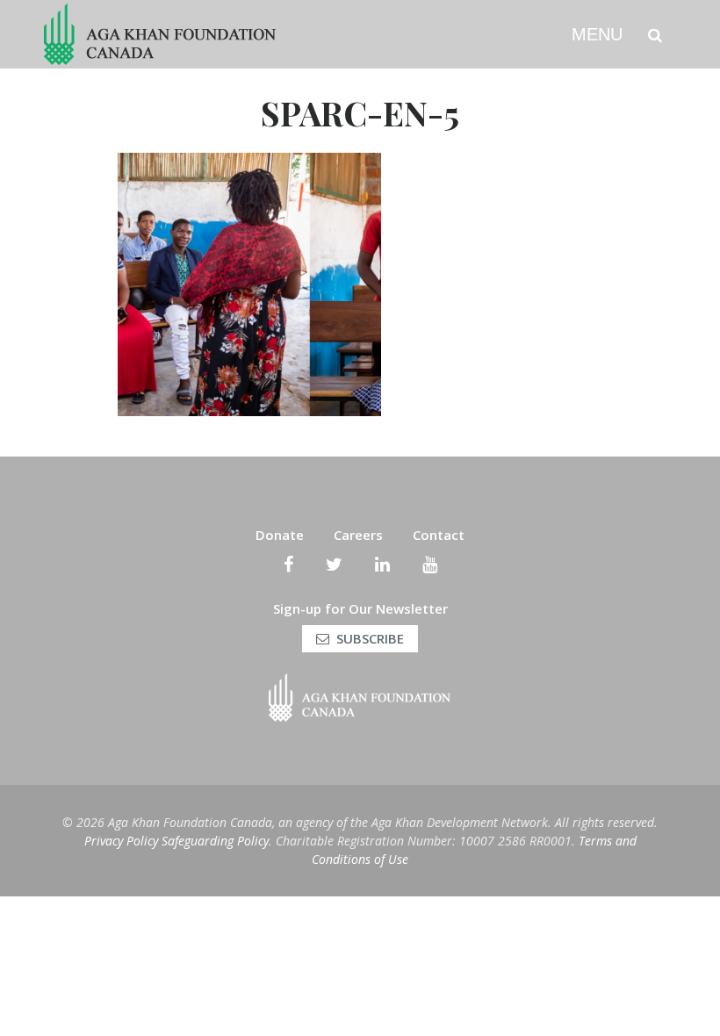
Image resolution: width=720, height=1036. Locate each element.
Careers (358, 534)
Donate (280, 534)
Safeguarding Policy (215, 840)
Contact (438, 534)
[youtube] (429, 564)
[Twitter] (334, 564)
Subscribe (370, 638)
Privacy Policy (121, 840)
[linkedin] (382, 564)
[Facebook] (288, 564)
